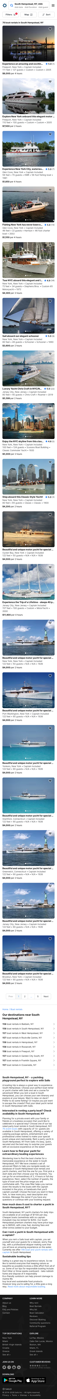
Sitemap (23, 1395)
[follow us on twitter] (4, 1367)
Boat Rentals (35, 1306)
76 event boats (9, 1128)
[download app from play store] (12, 1380)
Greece (5, 1351)
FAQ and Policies (10, 1309)
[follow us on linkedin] (19, 1367)
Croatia (5, 1348)
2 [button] (24, 996)
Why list (33, 1309)
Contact (6, 1313)
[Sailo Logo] (4, 5)
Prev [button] (11, 996)
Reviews (34, 1316)
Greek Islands (36, 1351)
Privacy (5, 1395)
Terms (14, 1395)
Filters (11, 14)
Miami (5, 1341)
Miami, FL (34, 1348)
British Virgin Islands (12, 1344)
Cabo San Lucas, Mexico (41, 1341)
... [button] (31, 996)
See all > (6, 1354)
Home (5, 1009)
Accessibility (35, 1395)
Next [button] (46, 996)
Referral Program (38, 1326)
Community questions (40, 1323)
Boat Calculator (37, 1313)
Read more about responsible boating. (27, 1286)
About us (6, 1303)
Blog (4, 1306)
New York (7, 1338)
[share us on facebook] (9, 1367)
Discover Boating (38, 1319)
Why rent (34, 1303)
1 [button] (18, 996)
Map (26, 14)
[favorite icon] (50, 29)
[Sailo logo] (7, 1389)
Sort (48, 14)
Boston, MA (35, 1344)
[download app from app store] (35, 1380)
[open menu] (54, 5)
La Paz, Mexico (37, 1338)
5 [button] (38, 996)
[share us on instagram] (14, 1367)
